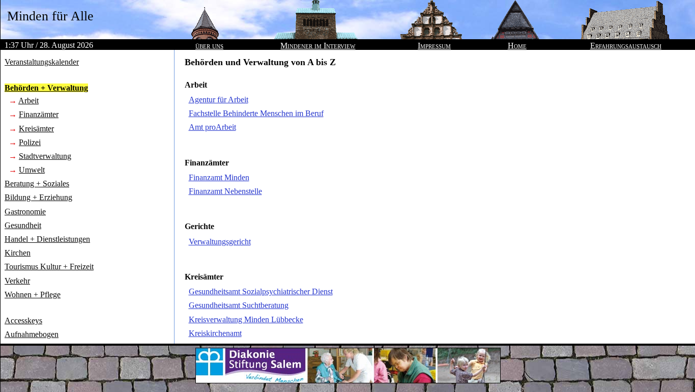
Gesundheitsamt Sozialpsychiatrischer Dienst (261, 291)
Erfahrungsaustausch (625, 45)
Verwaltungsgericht (220, 241)
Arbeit (28, 100)
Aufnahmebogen (32, 334)
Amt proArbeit (212, 127)
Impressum (434, 45)
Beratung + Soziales (37, 183)
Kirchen (18, 252)
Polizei (30, 142)
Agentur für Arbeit (218, 99)
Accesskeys (23, 320)
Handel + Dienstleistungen (47, 239)
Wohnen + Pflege (33, 294)
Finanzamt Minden (219, 177)
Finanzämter (39, 114)
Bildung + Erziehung (38, 197)
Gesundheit (23, 225)
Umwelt (32, 169)
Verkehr (17, 280)
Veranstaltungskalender (42, 62)
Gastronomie (25, 211)
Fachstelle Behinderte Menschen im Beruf (256, 113)
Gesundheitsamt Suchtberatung (238, 305)
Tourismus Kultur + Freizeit (49, 266)
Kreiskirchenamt (215, 333)
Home (517, 45)
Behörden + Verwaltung (46, 87)
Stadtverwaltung (45, 156)
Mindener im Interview (317, 45)
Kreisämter (36, 128)
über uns (209, 45)
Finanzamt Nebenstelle (225, 191)
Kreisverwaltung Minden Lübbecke (246, 319)
